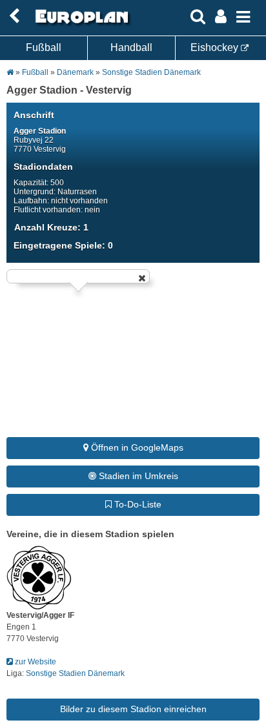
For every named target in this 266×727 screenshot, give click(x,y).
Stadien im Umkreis (137, 476)
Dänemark (75, 72)
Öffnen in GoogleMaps (135, 447)
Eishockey (215, 47)
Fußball (43, 47)
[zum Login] (14, 16)
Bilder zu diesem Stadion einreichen (133, 709)
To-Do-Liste (136, 504)
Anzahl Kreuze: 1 (51, 227)
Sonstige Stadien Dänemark (151, 72)
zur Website (34, 661)
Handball (131, 47)
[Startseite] (80, 23)
